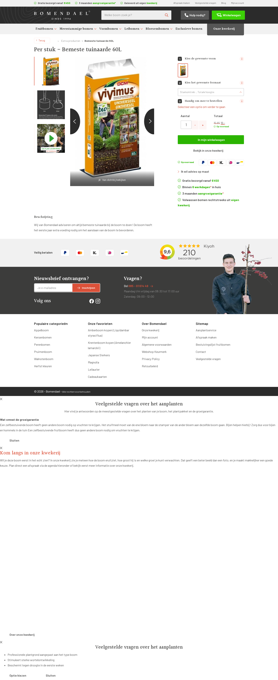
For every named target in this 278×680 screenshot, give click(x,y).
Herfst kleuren (43, 366)
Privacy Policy (151, 359)
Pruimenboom (43, 351)
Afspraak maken (181, 3)
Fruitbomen (44, 28)
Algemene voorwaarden (157, 344)
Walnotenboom (43, 359)
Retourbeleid (150, 366)
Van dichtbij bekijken (114, 179)
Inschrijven (88, 287)
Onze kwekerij (224, 28)
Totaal (218, 116)
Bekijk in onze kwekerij (208, 150)
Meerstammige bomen (76, 28)
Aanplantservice (206, 330)
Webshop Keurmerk (154, 351)
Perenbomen (42, 344)
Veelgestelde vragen (205, 3)
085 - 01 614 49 (138, 286)
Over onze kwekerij (22, 634)
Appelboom (41, 330)
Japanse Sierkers (99, 355)
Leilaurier (94, 369)
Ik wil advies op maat (195, 171)
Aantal (185, 116)
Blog (223, 3)
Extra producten (70, 40)
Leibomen (131, 28)
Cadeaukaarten (97, 376)
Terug (42, 40)
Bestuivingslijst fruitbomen (213, 344)
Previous (70, 121)
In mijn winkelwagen (211, 139)
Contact (201, 351)
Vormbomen (108, 28)
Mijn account (237, 3)
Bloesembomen (157, 28)
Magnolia (93, 362)
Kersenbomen (43, 337)
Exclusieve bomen (188, 28)
